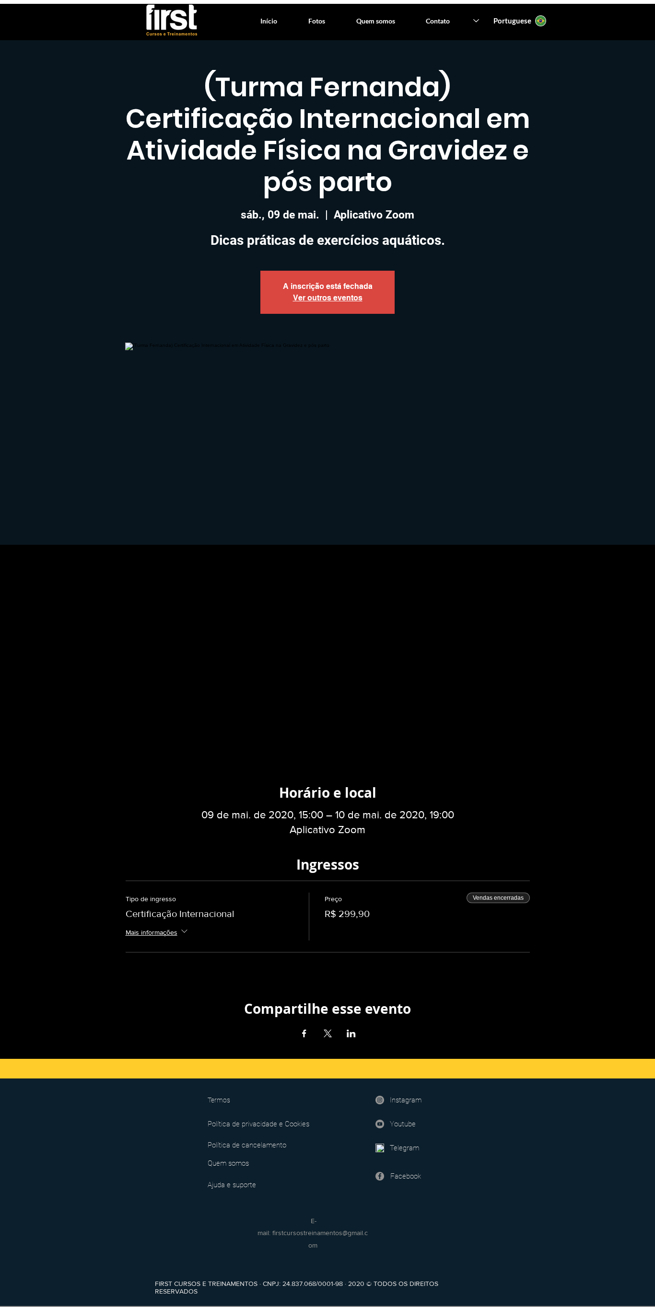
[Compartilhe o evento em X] (327, 1033)
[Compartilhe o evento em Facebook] (304, 1033)
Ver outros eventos (328, 297)
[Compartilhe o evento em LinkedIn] (351, 1033)
